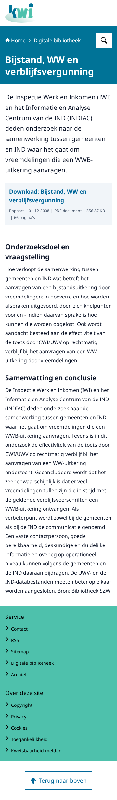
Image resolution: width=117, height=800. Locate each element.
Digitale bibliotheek (57, 40)
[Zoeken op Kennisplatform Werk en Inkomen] (104, 40)
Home (18, 40)
